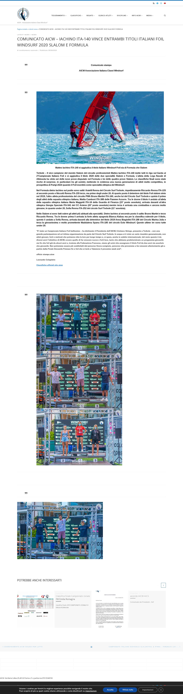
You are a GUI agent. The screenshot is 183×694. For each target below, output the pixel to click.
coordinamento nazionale (28, 50)
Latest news (33, 29)
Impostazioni (147, 690)
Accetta (110, 690)
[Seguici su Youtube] (165, 3)
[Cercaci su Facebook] (157, 3)
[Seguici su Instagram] (161, 3)
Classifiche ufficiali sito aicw (49, 265)
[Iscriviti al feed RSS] (153, 3)
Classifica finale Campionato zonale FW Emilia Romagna (73, 598)
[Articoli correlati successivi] (163, 585)
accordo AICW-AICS (139, 596)
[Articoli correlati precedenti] (158, 585)
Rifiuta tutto (128, 690)
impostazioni (90, 691)
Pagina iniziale (22, 29)
